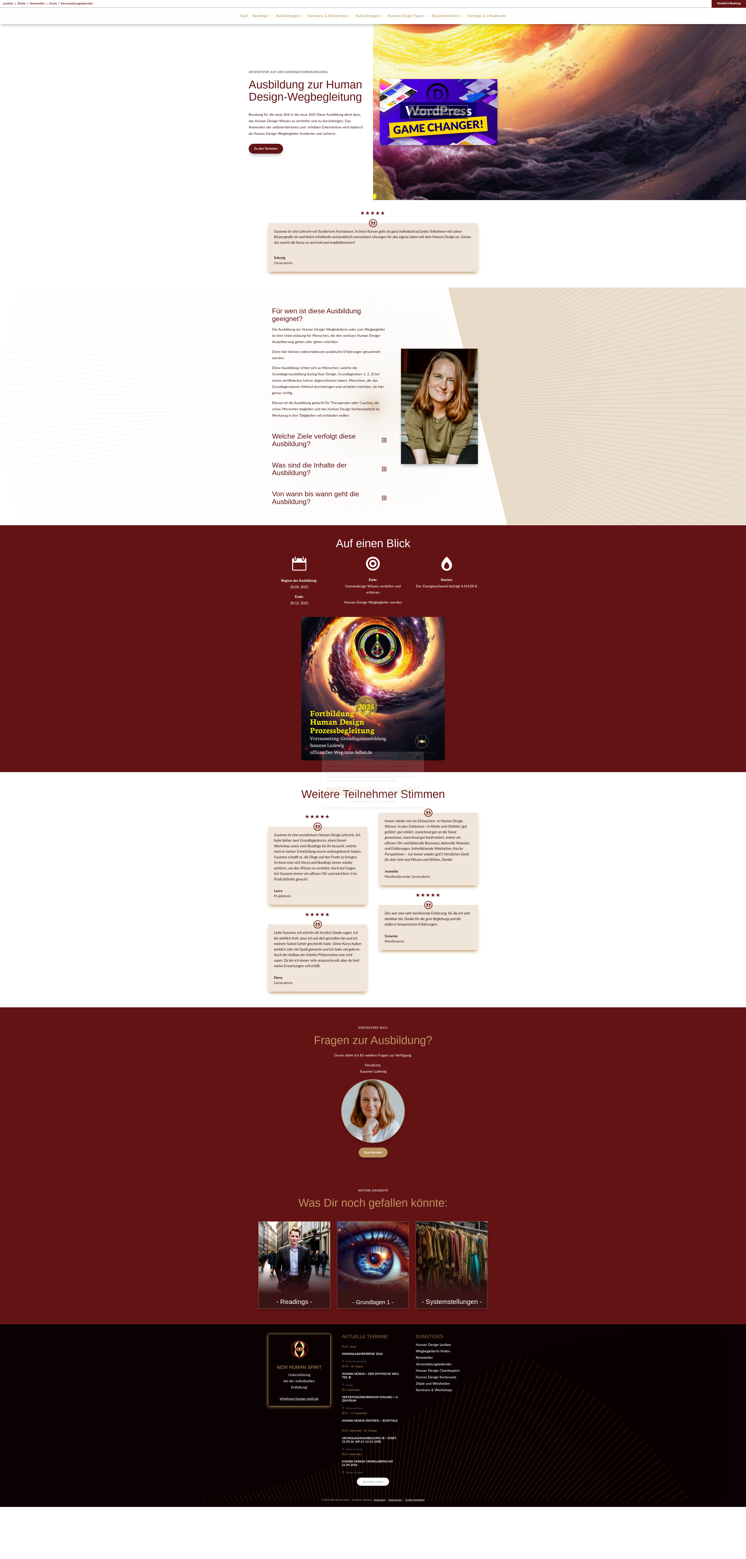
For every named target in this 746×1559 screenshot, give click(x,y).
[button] (418, 758)
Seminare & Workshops (327, 16)
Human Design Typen (406, 16)
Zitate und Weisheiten (433, 1384)
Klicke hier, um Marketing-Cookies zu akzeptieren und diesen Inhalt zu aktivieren (438, 112)
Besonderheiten (445, 16)
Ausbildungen (287, 16)
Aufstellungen (367, 16)
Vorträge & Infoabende (486, 16)
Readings (260, 16)
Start (244, 16)
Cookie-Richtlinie (359, 801)
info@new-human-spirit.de (299, 1399)
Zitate (21, 3)
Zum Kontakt (373, 1152)
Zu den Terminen (266, 148)
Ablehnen (371, 791)
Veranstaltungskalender (77, 3)
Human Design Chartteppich (438, 1371)
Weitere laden (373, 1482)
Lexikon (8, 3)
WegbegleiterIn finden (433, 1351)
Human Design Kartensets (436, 1377)
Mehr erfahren (294, 1278)
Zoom (53, 3)
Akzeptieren (340, 791)
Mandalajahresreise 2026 (362, 1354)
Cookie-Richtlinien (415, 1500)
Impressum (390, 801)
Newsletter (37, 3)
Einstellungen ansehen (404, 791)
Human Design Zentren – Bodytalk (370, 1420)
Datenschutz (376, 801)
